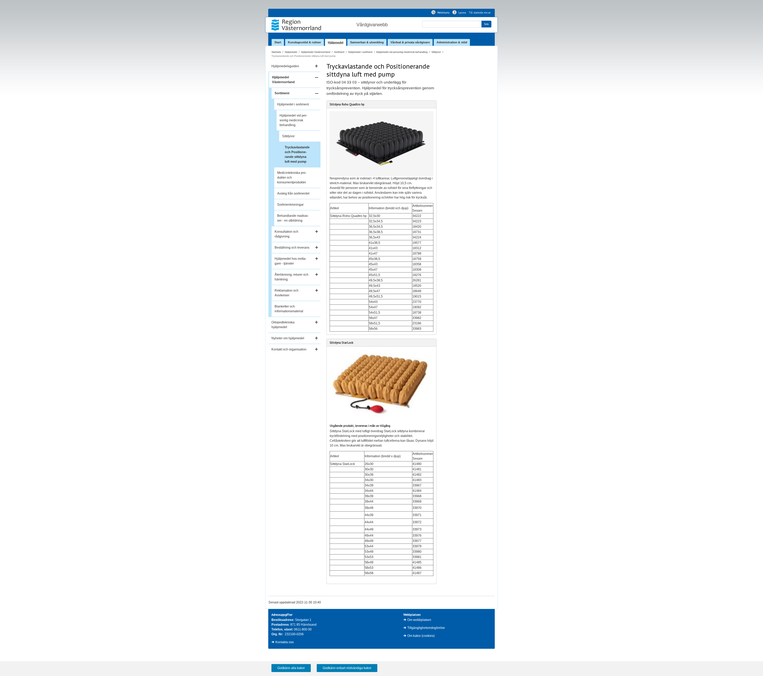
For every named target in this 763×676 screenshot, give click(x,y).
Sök (486, 24)
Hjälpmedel (335, 42)
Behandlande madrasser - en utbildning (293, 218)
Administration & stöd (452, 42)
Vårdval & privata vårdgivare (410, 42)
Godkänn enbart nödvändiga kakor (347, 668)
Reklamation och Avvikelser (286, 293)
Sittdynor (436, 52)
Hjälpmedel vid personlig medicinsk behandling (402, 52)
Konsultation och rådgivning (286, 234)
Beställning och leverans (292, 247)
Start (277, 42)
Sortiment (339, 52)
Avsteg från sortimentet (293, 193)
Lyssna (462, 12)
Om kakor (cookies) (421, 635)
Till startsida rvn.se (480, 12)
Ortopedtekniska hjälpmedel (282, 325)
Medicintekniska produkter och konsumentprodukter (291, 177)
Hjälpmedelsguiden (285, 66)
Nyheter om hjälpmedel (287, 338)
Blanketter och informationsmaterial (289, 309)
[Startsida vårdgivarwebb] (296, 25)
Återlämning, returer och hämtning (291, 277)
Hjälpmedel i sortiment (360, 52)
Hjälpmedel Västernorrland (315, 52)
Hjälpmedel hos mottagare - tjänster (290, 261)
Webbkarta (443, 12)
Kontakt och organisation (288, 349)
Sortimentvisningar (290, 204)
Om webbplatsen (419, 620)
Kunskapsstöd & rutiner (304, 42)
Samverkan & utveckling (367, 42)
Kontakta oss (284, 642)
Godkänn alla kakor (291, 668)
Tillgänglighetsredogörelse (426, 627)
